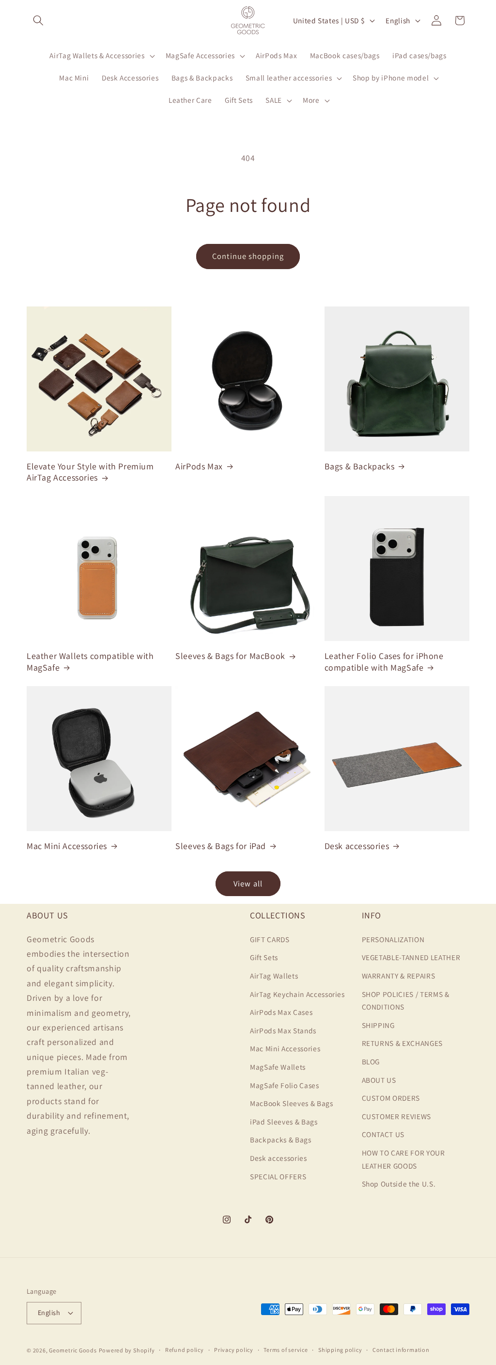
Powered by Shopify (127, 1350)
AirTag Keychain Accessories (297, 994)
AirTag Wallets (274, 975)
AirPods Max (199, 466)
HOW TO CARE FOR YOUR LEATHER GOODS (403, 1159)
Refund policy (184, 1349)
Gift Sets (264, 957)
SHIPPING (378, 1025)
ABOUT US (379, 1080)
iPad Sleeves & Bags (284, 1121)
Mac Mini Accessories (67, 845)
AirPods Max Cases (281, 1012)
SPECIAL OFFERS (278, 1176)
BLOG (371, 1061)
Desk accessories (357, 845)
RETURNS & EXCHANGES (402, 1043)
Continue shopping (248, 256)
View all (248, 883)
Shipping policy (340, 1349)
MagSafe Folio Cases (284, 1085)
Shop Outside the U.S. (399, 1183)
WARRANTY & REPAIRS (398, 975)
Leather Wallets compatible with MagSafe (90, 661)
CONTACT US (383, 1134)
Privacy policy (233, 1349)
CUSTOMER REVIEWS (397, 1116)
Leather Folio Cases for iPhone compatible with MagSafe (384, 661)
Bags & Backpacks (360, 466)
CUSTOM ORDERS (391, 1098)
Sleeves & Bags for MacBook (230, 655)
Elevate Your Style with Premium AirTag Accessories (90, 472)
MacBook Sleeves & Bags (291, 1103)
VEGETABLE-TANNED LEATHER (411, 957)
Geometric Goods (73, 1350)
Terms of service (286, 1349)
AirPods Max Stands (283, 1030)
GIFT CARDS (270, 939)
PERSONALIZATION (393, 939)
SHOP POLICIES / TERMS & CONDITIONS (406, 1000)
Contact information (401, 1349)
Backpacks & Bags (280, 1139)
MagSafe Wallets (278, 1067)
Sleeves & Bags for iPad (220, 845)
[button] (38, 20)
